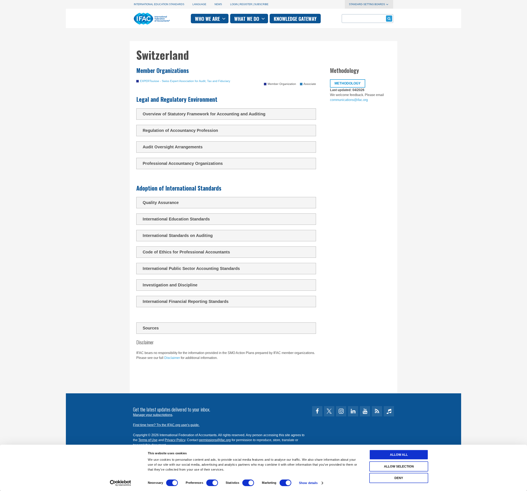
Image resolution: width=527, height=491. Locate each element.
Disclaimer (172, 358)
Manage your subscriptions (152, 415)
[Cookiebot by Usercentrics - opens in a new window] (121, 483)
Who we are (208, 18)
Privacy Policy (175, 440)
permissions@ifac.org (215, 440)
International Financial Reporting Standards (186, 301)
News (218, 4)
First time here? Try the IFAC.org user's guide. (166, 425)
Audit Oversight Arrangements (173, 147)
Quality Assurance (161, 202)
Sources (151, 328)
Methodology (348, 83)
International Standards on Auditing (178, 235)
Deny (398, 478)
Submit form (389, 18)
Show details (308, 483)
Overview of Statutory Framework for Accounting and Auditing (204, 114)
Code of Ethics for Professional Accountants (186, 252)
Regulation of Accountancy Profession (180, 130)
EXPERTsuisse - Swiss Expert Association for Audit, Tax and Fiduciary (185, 81)
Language (199, 4)
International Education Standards (159, 4)
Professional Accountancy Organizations (183, 163)
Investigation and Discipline (170, 285)
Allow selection (399, 466)
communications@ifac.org (349, 100)
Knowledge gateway (295, 18)
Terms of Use (147, 440)
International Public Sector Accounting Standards (191, 268)
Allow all (399, 454)
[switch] (212, 482)
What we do (247, 18)
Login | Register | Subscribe (249, 4)
